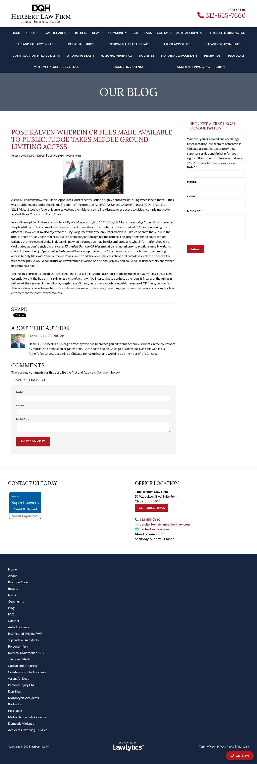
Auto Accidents (189, 33)
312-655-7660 (225, 15)
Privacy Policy (225, 746)
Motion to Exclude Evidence (56, 66)
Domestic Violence (129, 66)
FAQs (148, 33)
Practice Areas (55, 33)
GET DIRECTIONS (151, 507)
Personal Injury (81, 44)
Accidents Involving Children (201, 66)
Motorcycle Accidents (179, 55)
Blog (135, 33)
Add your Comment (97, 372)
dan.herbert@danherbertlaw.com (165, 524)
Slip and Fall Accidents (35, 44)
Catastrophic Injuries (222, 44)
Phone (193, 181)
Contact (164, 33)
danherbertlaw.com (154, 529)
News (96, 33)
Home (16, 33)
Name (20, 391)
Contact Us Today (32, 483)
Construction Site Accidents (36, 55)
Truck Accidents (176, 44)
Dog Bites (146, 55)
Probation (212, 55)
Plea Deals (236, 55)
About (30, 33)
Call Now (242, 755)
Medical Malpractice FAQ (128, 44)
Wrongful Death (80, 55)
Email (20, 405)
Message (22, 418)
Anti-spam (243, 746)
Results (81, 33)
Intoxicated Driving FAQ (226, 33)
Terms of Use (207, 746)
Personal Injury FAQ (116, 55)
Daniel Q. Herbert (34, 155)
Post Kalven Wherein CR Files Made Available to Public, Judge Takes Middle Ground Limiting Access (91, 139)
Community (117, 33)
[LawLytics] (128, 746)
